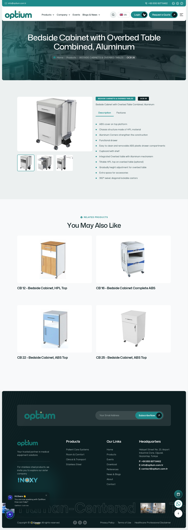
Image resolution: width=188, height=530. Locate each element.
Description (104, 112)
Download (112, 464)
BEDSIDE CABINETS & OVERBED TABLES (101, 57)
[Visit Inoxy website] (27, 480)
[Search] (113, 14)
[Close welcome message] (46, 495)
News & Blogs (114, 474)
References (112, 469)
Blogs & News (90, 14)
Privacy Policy (107, 522)
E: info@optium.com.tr (151, 465)
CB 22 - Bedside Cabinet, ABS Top (42, 357)
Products (46, 14)
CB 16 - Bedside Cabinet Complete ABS (125, 288)
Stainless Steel (73, 464)
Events (76, 14)
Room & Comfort (75, 454)
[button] (10, 514)
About (110, 479)
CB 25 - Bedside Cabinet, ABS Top (121, 357)
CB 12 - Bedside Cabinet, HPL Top (42, 288)
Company (62, 14)
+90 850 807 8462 (158, 3)
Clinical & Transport (76, 459)
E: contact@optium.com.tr (153, 468)
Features (121, 112)
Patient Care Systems (77, 449)
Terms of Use (124, 522)
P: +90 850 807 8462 (150, 461)
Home (60, 57)
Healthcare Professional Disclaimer (153, 522)
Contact (111, 484)
